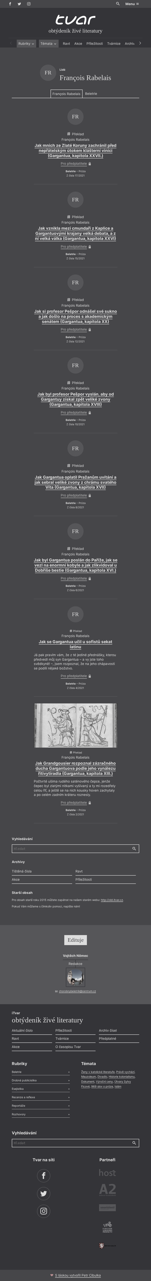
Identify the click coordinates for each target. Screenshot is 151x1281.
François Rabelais (66, 94)
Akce (78, 44)
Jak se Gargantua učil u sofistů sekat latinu (75, 644)
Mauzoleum (88, 1076)
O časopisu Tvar (68, 1047)
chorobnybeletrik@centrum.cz (77, 991)
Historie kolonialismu (122, 1076)
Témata (47, 44)
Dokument (87, 1081)
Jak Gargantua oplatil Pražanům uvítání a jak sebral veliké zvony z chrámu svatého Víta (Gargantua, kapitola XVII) (75, 482)
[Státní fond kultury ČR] (107, 1246)
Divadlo (102, 1076)
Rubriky (24, 44)
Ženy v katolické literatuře (98, 1071)
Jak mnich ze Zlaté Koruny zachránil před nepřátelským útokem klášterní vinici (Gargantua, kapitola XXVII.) (75, 150)
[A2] (107, 1191)
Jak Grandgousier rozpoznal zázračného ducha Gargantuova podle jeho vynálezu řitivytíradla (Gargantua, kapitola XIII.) (75, 768)
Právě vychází (125, 1071)
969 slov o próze (102, 1086)
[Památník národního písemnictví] (107, 1227)
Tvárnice (114, 44)
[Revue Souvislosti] (107, 1208)
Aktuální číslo (22, 1030)
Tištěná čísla (22, 871)
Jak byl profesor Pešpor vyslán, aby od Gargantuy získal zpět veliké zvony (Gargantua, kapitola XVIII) (75, 399)
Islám (118, 1086)
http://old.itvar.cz (112, 900)
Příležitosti (95, 44)
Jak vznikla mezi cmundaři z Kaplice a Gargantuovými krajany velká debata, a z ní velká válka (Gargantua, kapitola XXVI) (75, 233)
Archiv (130, 44)
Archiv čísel (108, 1030)
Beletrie (91, 94)
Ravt (66, 44)
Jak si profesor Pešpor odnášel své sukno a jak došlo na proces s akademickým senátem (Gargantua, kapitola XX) (75, 316)
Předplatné (107, 1039)
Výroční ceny (104, 1081)
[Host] (107, 1173)
